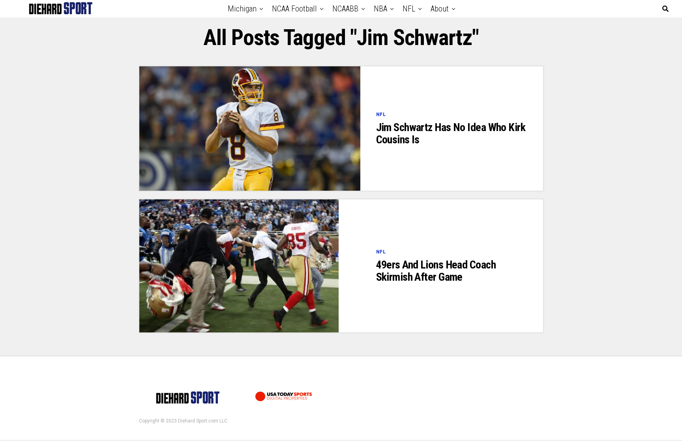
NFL (409, 8)
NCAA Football (294, 8)
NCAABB (345, 8)
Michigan (242, 8)
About (440, 8)
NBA (380, 8)
